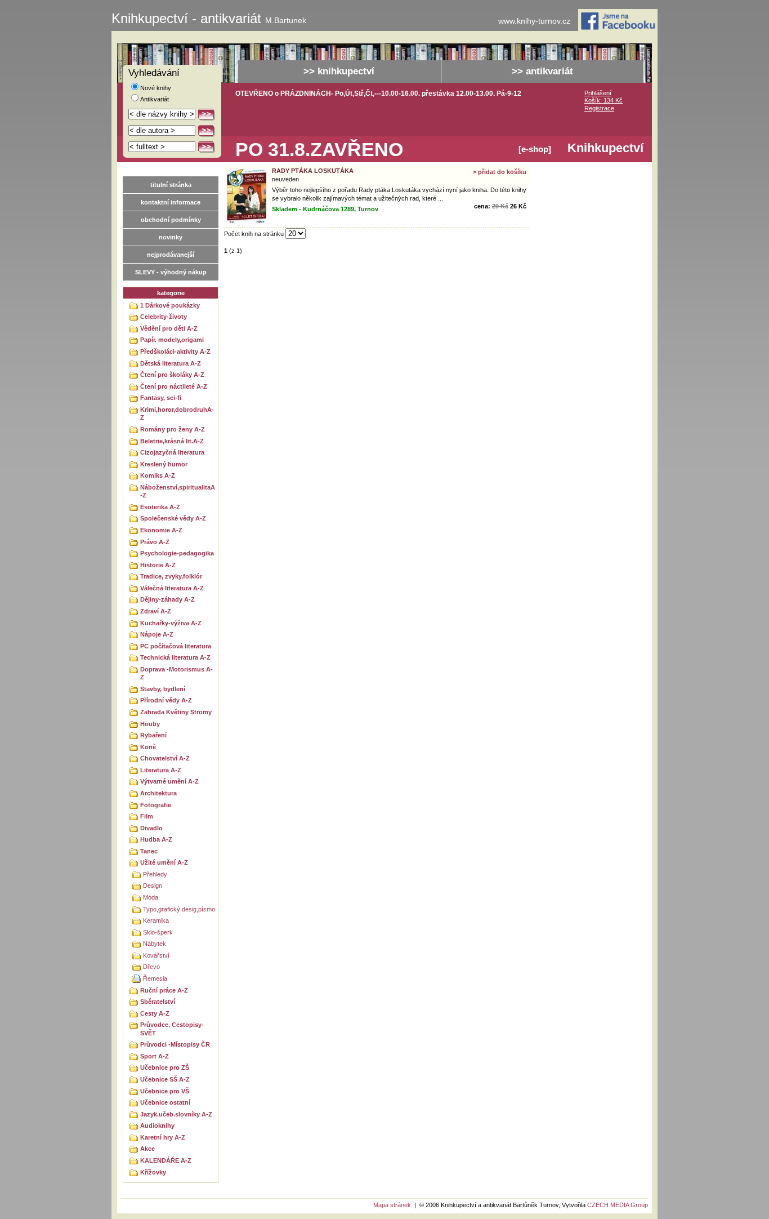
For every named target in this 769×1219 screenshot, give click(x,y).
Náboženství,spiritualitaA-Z (177, 491)
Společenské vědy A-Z (173, 518)
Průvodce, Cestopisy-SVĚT (172, 1028)
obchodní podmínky (171, 219)
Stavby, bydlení (162, 689)
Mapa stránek (392, 1205)
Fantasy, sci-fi (160, 397)
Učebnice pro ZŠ (164, 1067)
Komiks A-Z (157, 475)
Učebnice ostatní (165, 1102)
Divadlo (151, 828)
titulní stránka (170, 184)
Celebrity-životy (163, 316)
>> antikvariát (542, 71)
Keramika (156, 920)
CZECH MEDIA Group (617, 1205)
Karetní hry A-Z (162, 1137)
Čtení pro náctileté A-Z (173, 386)
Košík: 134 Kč (603, 100)
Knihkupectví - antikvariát (208, 18)
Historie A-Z (158, 565)
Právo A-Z (154, 542)
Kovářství (156, 955)
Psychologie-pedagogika (177, 553)
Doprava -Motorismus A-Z (176, 673)
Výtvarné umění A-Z (169, 781)
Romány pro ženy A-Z (172, 429)
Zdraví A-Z (155, 611)
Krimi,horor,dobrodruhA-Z (177, 413)
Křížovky (153, 1172)
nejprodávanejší (170, 254)
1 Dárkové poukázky (170, 305)
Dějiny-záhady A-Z (167, 599)
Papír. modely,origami (172, 339)
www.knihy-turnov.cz (534, 21)
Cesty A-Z (154, 1013)
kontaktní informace (170, 202)
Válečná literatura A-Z (172, 588)
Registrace (599, 108)
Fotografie (155, 805)
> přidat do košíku (499, 171)
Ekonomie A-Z (161, 530)
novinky (170, 237)
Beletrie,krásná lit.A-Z (172, 441)
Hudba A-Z (156, 839)
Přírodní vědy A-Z (166, 700)
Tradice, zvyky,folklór (171, 576)
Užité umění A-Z (164, 862)
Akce (147, 1148)
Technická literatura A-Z (175, 657)
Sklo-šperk (158, 932)
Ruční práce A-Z (164, 990)
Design (152, 885)
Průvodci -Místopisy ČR (175, 1044)
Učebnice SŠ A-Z (165, 1079)
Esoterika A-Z (160, 507)
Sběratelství (157, 1001)
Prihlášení (597, 93)
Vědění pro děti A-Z (169, 328)
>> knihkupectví (338, 71)
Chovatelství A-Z (165, 758)
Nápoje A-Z (156, 634)
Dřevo (151, 966)
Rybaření (153, 735)
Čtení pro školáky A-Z (172, 374)
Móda (150, 897)
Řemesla (155, 978)
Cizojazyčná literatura (172, 452)
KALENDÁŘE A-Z (165, 1160)
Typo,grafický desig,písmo (179, 909)
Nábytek (154, 943)
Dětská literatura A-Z (170, 363)
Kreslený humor (163, 464)
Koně (148, 747)
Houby (150, 723)
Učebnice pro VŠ (164, 1091)
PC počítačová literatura (175, 646)
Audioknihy (157, 1125)
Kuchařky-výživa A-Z (171, 623)
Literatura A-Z (160, 770)
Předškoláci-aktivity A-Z (175, 351)
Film (146, 816)
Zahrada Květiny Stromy (176, 712)
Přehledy (155, 874)
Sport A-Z (154, 1056)
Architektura (158, 793)
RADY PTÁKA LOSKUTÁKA (313, 170)
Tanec (149, 851)
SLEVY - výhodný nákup (171, 272)
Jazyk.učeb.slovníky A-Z (176, 1114)
